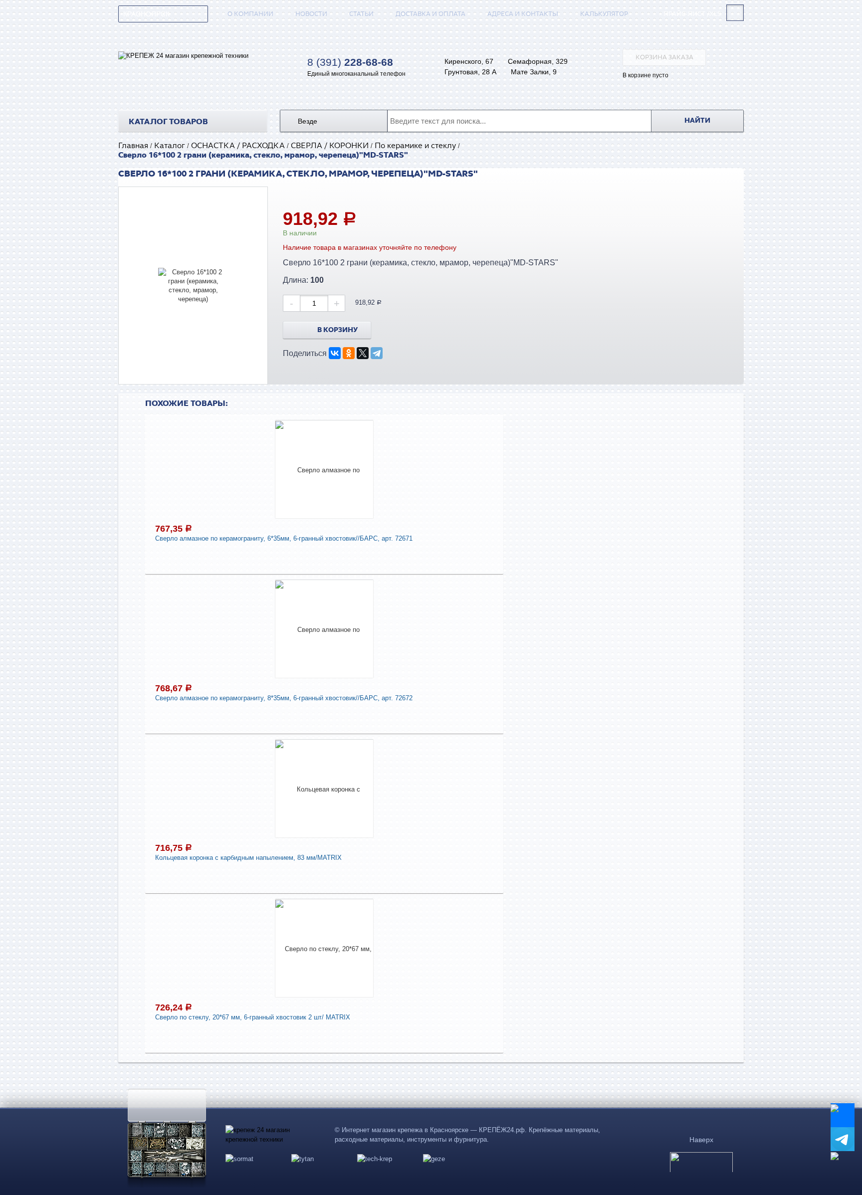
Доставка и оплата (430, 14)
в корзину (337, 330)
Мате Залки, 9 (534, 72)
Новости (311, 14)
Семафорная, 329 (538, 61)
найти (697, 120)
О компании (250, 14)
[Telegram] (377, 353)
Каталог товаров (168, 122)
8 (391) (350, 62)
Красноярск (146, 14)
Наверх (701, 1140)
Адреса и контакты (522, 14)
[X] (363, 353)
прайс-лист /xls (692, 14)
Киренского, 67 (468, 61)
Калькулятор (604, 14)
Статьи (361, 14)
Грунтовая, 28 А (470, 72)
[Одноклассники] (349, 353)
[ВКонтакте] (335, 353)
